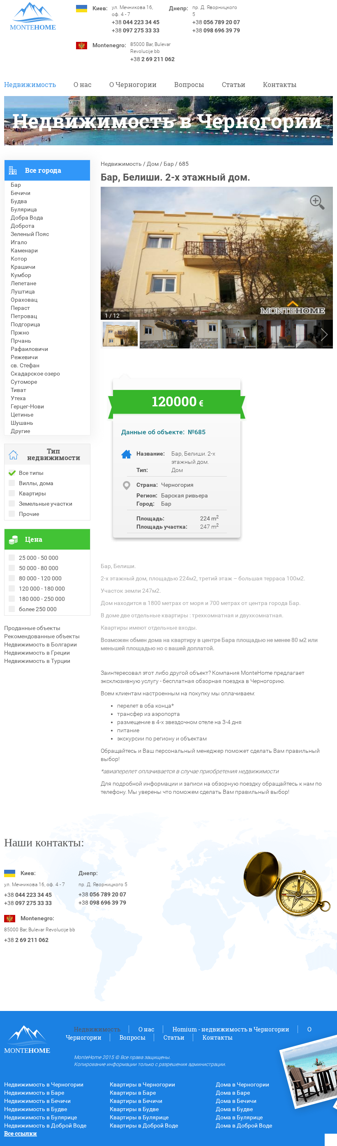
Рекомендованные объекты (42, 636)
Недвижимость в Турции (37, 661)
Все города (43, 170)
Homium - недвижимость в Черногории (231, 1029)
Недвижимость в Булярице (40, 1117)
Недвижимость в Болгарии (40, 644)
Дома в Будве (234, 1109)
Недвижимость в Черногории (43, 1084)
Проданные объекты (32, 628)
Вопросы (189, 84)
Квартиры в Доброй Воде (144, 1125)
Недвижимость (30, 84)
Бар (169, 163)
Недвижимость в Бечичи (37, 1101)
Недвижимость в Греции (37, 652)
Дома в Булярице (239, 1117)
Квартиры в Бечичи (136, 1101)
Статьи (233, 84)
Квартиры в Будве (134, 1109)
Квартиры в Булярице (139, 1117)
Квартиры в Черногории (142, 1084)
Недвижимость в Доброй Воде (45, 1125)
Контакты (280, 84)
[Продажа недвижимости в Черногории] (33, 12)
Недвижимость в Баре (34, 1092)
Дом (153, 163)
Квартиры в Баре (133, 1092)
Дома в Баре (233, 1092)
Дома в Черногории (242, 1084)
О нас (83, 84)
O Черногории (133, 84)
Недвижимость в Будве (35, 1109)
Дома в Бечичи (236, 1101)
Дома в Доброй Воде (244, 1125)
